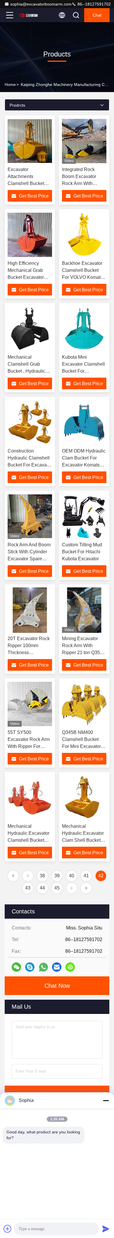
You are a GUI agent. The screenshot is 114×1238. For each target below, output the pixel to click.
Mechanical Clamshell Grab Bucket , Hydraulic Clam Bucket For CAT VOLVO (26, 371)
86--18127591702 (93, 4)
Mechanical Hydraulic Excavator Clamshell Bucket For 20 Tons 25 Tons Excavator (29, 840)
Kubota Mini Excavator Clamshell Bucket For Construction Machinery (83, 371)
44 (42, 887)
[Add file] (8, 1228)
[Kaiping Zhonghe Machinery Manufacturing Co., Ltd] (29, 15)
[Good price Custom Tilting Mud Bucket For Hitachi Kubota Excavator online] (84, 516)
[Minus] (105, 1100)
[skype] (30, 967)
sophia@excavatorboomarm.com (41, 4)
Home (10, 84)
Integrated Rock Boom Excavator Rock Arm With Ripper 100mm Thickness (79, 183)
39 (57, 875)
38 (42, 875)
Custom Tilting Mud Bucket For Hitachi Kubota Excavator (82, 551)
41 (86, 875)
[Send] (105, 1228)
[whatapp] (43, 967)
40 (71, 875)
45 (57, 887)
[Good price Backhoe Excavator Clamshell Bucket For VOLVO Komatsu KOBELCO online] (84, 235)
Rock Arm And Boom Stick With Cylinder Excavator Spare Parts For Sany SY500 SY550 (29, 558)
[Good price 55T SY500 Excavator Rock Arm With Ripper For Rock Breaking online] (30, 704)
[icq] (70, 967)
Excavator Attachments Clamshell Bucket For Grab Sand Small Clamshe (29, 183)
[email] (57, 967)
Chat (97, 15)
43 (27, 887)
